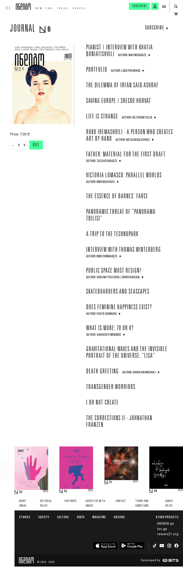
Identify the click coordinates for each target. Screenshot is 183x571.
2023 (45, 491)
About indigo (23, 503)
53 (20, 492)
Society (43, 517)
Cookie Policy (169, 503)
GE (164, 6)
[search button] (175, 6)
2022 (180, 490)
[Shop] (176, 13)
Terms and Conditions (142, 503)
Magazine (99, 517)
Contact (121, 501)
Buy (36, 145)
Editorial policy (46, 503)
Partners (70, 501)
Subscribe (139, 6)
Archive (119, 517)
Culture (63, 517)
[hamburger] (8, 5)
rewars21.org (168, 534)
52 (65, 491)
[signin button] (154, 6)
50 (155, 491)
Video (81, 517)
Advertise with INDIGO (95, 503)
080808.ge (165, 523)
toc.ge (162, 529)
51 (110, 482)
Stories (24, 517)
